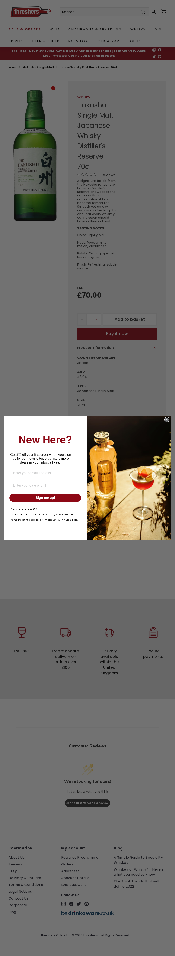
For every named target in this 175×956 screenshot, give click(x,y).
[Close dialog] (167, 419)
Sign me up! (45, 498)
